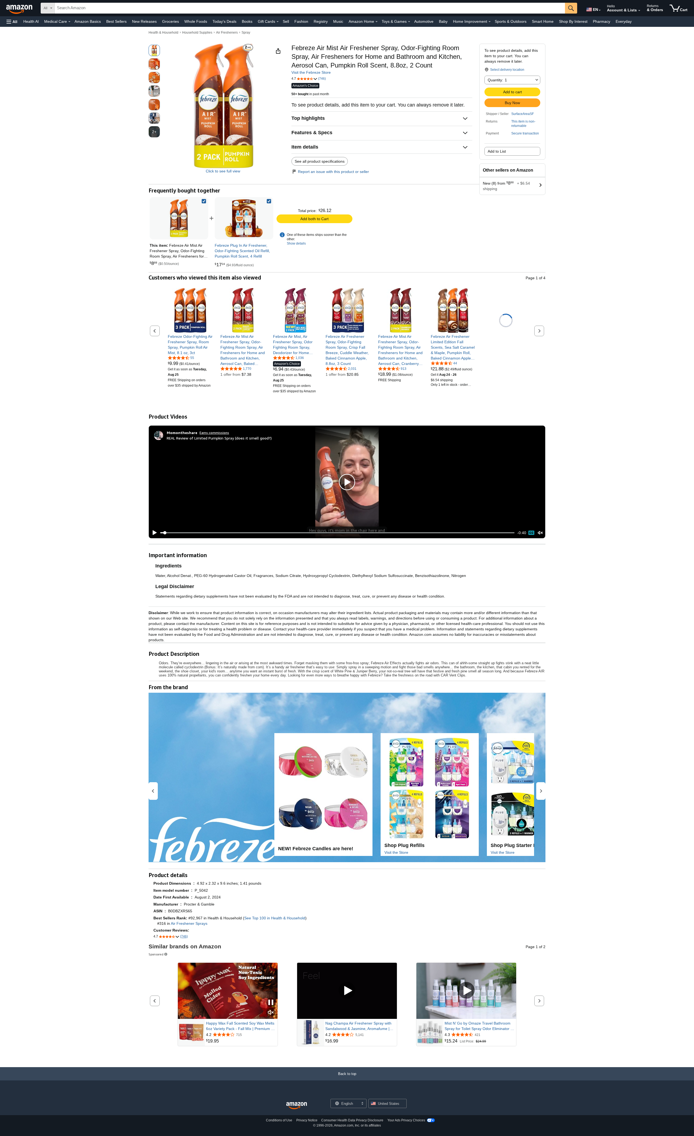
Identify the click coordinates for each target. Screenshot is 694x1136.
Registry (321, 21)
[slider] (337, 532)
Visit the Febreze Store (311, 72)
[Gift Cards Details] (278, 21)
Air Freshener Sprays (189, 923)
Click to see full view (223, 171)
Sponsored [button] (156, 954)
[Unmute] (540, 533)
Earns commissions (214, 433)
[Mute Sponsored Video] (270, 1013)
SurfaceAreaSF (522, 114)
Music (338, 21)
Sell (286, 21)
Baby (443, 21)
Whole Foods (195, 21)
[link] (244, 218)
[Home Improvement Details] (490, 21)
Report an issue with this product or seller (333, 171)
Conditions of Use (279, 1120)
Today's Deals (224, 21)
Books (247, 21)
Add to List (497, 151)
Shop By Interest (573, 21)
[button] (12, 21)
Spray (246, 32)
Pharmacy (601, 21)
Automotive (423, 21)
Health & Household (163, 32)
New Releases (144, 21)
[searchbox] (310, 8)
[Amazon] (19, 8)
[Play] (153, 532)
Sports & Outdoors (510, 21)
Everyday (624, 21)
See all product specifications (320, 161)
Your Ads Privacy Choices (406, 1120)
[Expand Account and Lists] (639, 10)
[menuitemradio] (531, 533)
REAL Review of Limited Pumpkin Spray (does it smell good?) (219, 438)
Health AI (31, 21)
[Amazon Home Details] (376, 21)
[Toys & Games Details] (409, 21)
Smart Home (543, 21)
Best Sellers (116, 21)
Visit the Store (396, 852)
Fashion (301, 21)
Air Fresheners (227, 32)
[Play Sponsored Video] (347, 991)
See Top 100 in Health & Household (274, 918)
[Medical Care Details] (69, 21)
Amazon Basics (88, 21)
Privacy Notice (306, 1120)
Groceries (170, 21)
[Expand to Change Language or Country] (600, 10)
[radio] (154, 50)
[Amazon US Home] (296, 1105)
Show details (296, 243)
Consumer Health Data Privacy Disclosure (352, 1120)
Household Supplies (197, 32)
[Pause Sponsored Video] (270, 1003)
